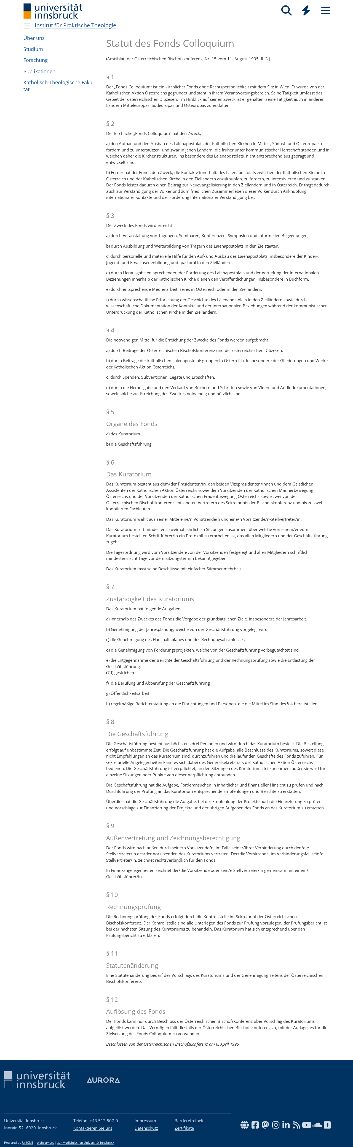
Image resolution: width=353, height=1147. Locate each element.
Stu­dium (33, 49)
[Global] (306, 11)
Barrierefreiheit (189, 1120)
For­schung (35, 60)
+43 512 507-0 (104, 1120)
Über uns (34, 38)
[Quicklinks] (306, 10)
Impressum (145, 1120)
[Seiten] (326, 10)
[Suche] (286, 10)
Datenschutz (146, 1128)
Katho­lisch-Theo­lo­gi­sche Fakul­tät (59, 86)
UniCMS (27, 1143)
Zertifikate (184, 1128)
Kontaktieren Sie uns (92, 1128)
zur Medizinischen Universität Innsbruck (85, 1143)
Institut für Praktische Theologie (75, 25)
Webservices (45, 1143)
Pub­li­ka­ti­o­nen (39, 71)
